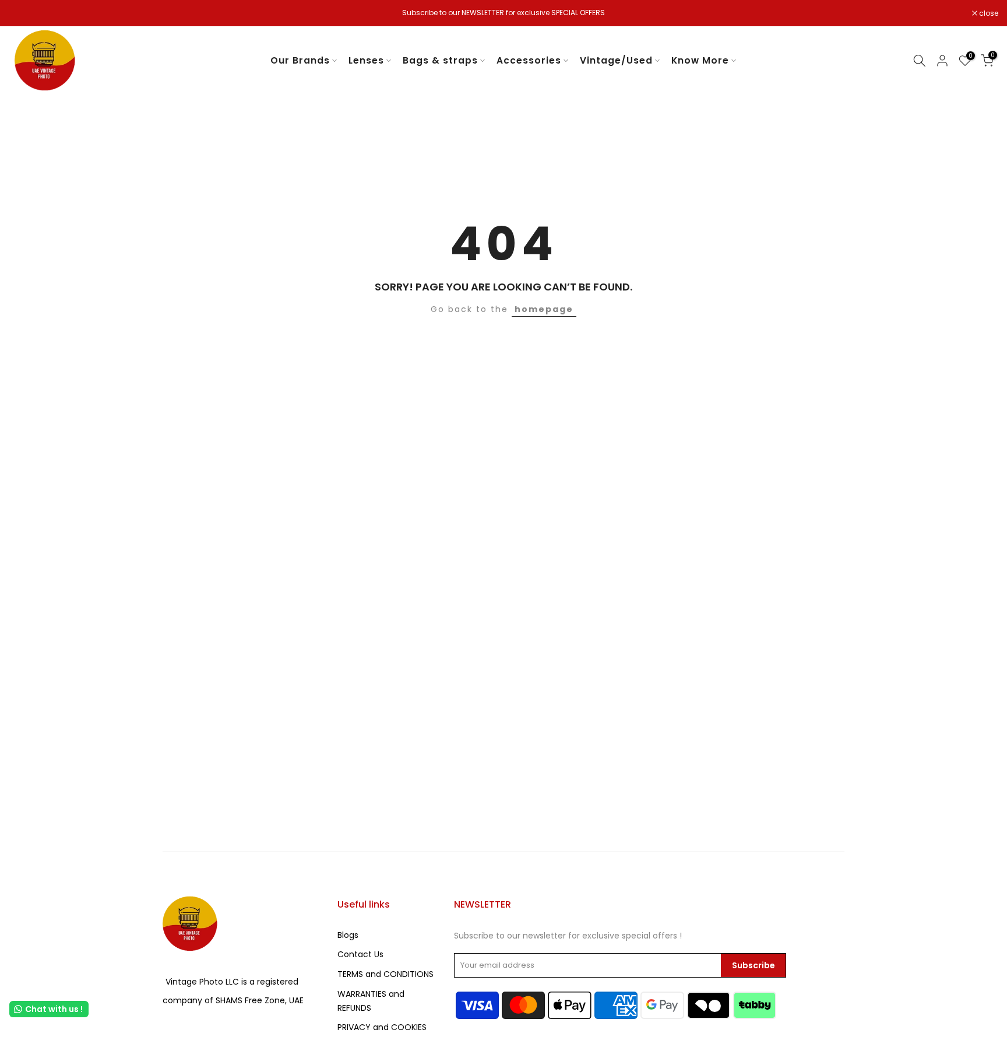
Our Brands (300, 60)
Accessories (529, 60)
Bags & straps (440, 60)
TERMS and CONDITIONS (385, 974)
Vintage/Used (616, 60)
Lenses (366, 60)
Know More (700, 60)
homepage (544, 309)
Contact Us (360, 954)
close (24, 13)
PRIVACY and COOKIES (382, 1027)
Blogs (347, 935)
